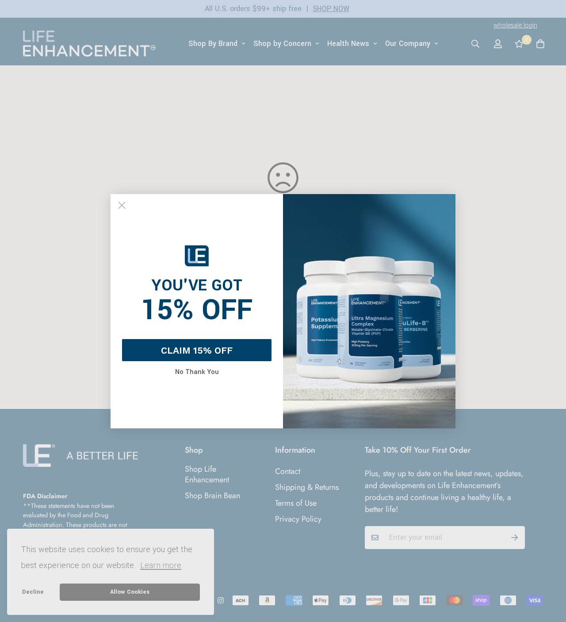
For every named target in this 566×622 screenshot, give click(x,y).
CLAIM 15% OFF (197, 350)
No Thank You (197, 372)
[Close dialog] (122, 205)
